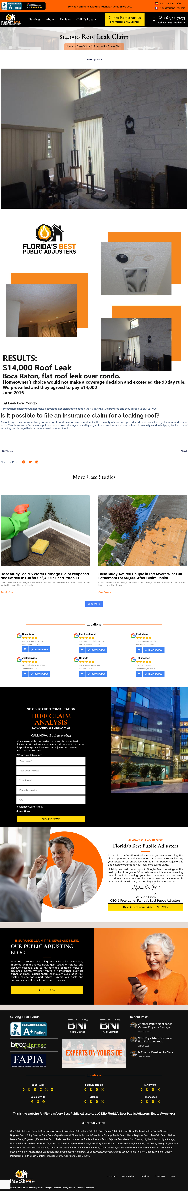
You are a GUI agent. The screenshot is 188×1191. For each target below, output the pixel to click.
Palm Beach (16, 1155)
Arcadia (60, 1131)
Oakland (91, 1151)
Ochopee (107, 1151)
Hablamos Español (170, 3)
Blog (173, 1176)
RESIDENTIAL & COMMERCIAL (124, 22)
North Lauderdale (45, 1151)
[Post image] (133, 1025)
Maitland (21, 1147)
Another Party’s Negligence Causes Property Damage (155, 1025)
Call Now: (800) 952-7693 (51, 735)
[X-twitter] (46, 1089)
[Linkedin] (52, 1089)
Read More (7, 592)
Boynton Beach (18, 1135)
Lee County (151, 1143)
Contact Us (160, 1176)
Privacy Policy (67, 1188)
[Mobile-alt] (29, 1089)
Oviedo (168, 1151)
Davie (130, 1135)
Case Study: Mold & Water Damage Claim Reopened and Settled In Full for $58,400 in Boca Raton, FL (45, 576)
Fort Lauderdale (88, 634)
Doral (20, 1139)
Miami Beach (92, 1147)
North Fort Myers (26, 1151)
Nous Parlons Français (172, 7)
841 (23, 665)
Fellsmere (61, 1139)
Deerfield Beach (159, 1135)
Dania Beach (119, 1135)
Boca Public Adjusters (140, 1131)
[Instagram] (40, 1089)
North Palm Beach (64, 1151)
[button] (24, 462)
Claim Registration (125, 17)
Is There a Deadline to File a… (156, 1052)
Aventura (69, 1131)
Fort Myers (142, 634)
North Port (80, 1151)
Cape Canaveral (62, 1135)
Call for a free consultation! (172, 22)
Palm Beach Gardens (35, 1155)
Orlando (83, 657)
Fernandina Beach (45, 1139)
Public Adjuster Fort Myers (115, 1139)
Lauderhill (139, 1143)
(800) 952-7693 (172, 17)
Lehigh (161, 1143)
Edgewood (29, 1139)
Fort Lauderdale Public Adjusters (84, 1139)
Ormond (159, 1151)
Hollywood (33, 1143)
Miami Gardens (108, 1147)
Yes (21, 811)
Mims (136, 1147)
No (28, 811)
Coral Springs (105, 1135)
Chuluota (76, 1135)
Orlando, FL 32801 (86, 669)
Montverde (145, 1147)
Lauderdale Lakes (124, 1143)
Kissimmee (83, 1143)
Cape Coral (47, 1135)
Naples (155, 1147)
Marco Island (56, 1147)
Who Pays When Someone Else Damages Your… (155, 1040)
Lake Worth (108, 1143)
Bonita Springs (160, 1131)
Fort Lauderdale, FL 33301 (90, 645)
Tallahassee (143, 657)
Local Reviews (128, 1176)
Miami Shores (124, 1147)
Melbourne (79, 1147)
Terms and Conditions (84, 1188)
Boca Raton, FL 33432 (31, 645)
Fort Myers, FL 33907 (145, 645)
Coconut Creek (89, 1135)
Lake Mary (95, 1143)
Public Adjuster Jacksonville (54, 1143)
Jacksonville (29, 657)
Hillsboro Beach (18, 1143)
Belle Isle (93, 1131)
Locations (112, 1176)
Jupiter (73, 1143)
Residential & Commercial (51, 728)
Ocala (99, 1151)
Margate (68, 1147)
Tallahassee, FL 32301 (145, 669)
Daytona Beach (142, 1135)
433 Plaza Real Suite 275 (32, 641)
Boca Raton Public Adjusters (113, 1131)
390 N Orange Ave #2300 (89, 665)
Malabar (31, 1147)
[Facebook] (35, 1089)
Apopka (51, 1131)
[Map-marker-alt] (23, 1089)
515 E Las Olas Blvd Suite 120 (91, 641)
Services (145, 1176)
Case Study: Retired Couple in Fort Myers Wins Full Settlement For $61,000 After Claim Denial (140, 576)
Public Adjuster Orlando (142, 1151)
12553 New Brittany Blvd (146, 641)
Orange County (121, 1151)
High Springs (167, 1139)
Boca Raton (28, 634)
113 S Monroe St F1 (144, 665)
